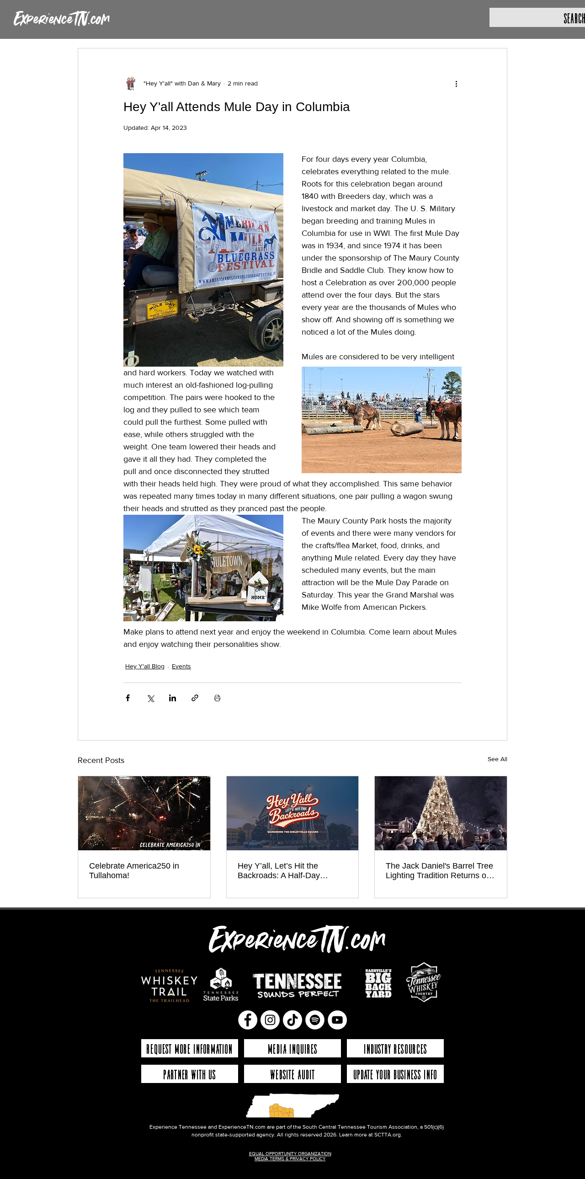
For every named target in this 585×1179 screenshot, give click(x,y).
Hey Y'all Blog (145, 666)
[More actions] (456, 83)
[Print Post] (217, 698)
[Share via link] (195, 698)
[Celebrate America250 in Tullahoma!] (144, 813)
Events (181, 666)
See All (497, 759)
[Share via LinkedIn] (172, 698)
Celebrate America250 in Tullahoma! (134, 870)
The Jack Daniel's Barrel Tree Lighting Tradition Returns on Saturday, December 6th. (439, 870)
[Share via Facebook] (127, 698)
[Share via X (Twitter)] (150, 698)
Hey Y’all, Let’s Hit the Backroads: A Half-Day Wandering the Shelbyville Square (285, 870)
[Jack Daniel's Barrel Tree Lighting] (441, 813)
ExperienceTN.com (62, 20)
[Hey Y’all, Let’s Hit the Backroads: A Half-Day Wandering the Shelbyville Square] (293, 813)
